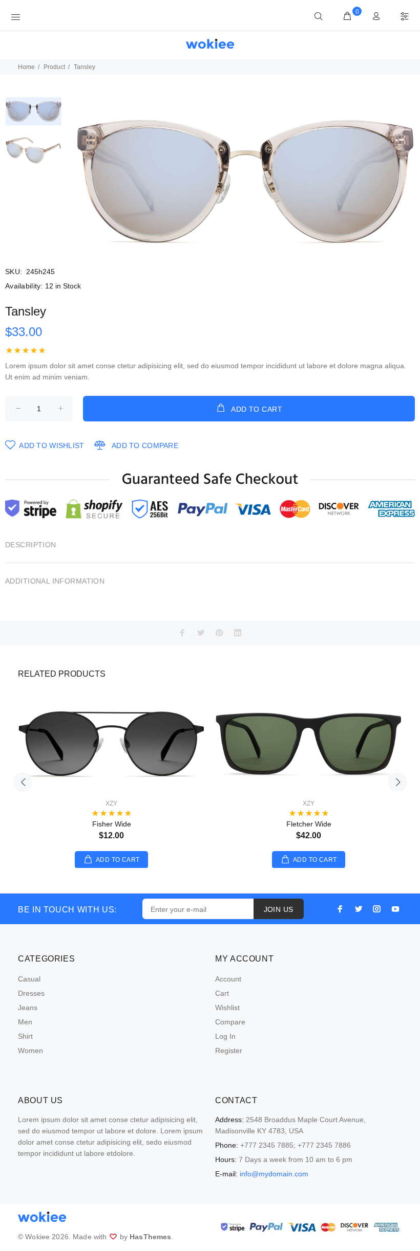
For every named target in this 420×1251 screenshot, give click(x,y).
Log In (225, 1036)
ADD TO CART (256, 409)
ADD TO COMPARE (145, 445)
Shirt (25, 1036)
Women (30, 1050)
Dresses (31, 993)
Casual (29, 979)
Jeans (27, 1007)
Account (228, 979)
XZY (111, 803)
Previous (22, 782)
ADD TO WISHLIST (51, 445)
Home (26, 67)
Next (397, 782)
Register (228, 1050)
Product (54, 67)
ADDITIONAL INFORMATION (54, 581)
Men (25, 1022)
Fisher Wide (111, 824)
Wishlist (227, 1007)
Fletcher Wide (308, 824)
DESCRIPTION (30, 545)
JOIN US (278, 909)
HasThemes (150, 1237)
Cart (222, 993)
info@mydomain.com (274, 1174)
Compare (230, 1022)
